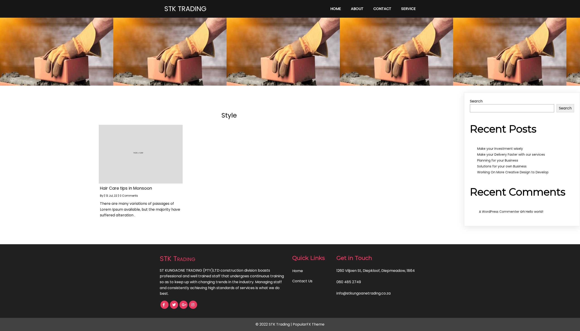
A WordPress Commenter (499, 211)
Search (476, 101)
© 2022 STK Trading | (274, 324)
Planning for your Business (497, 160)
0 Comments (129, 196)
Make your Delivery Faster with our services (511, 154)
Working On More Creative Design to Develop (513, 172)
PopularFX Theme (308, 324)
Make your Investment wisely (500, 148)
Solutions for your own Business (502, 166)
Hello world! (534, 211)
